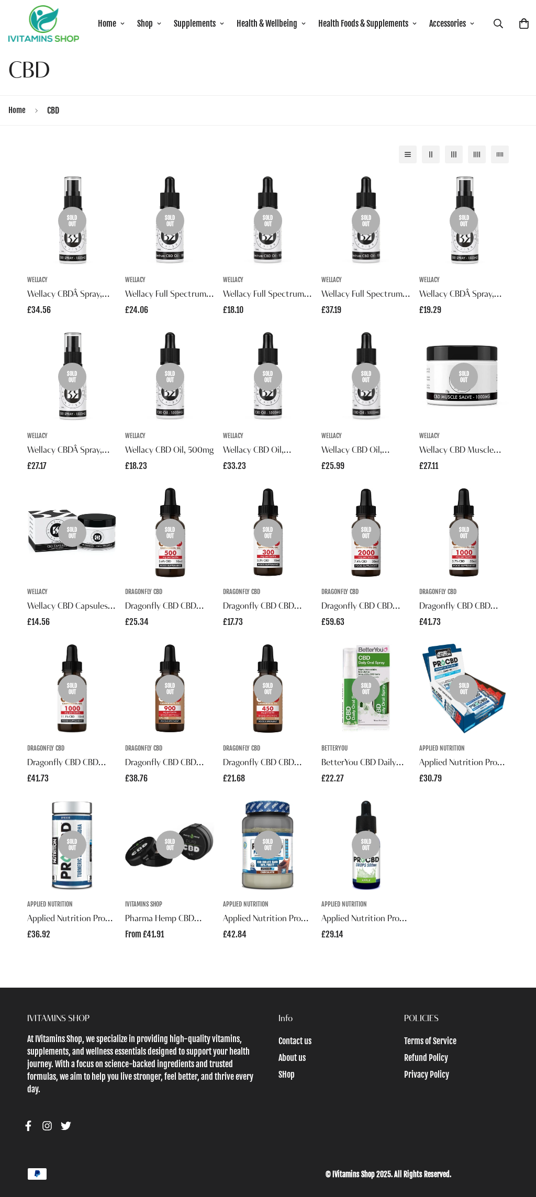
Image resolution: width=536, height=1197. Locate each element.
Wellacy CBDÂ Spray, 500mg (456, 295)
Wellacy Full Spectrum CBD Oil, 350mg (263, 295)
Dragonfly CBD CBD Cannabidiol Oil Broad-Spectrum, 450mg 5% (264, 764)
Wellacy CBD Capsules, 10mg (68, 607)
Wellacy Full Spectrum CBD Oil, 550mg (165, 295)
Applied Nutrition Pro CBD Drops (360, 920)
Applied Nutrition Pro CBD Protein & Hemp (262, 920)
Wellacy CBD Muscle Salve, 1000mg (456, 451)
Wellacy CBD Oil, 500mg (169, 450)
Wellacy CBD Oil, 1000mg (351, 451)
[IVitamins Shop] (43, 23)
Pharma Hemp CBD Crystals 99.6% (159, 920)
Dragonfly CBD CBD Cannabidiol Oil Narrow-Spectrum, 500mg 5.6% (169, 607)
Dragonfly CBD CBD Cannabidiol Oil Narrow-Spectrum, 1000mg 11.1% (70, 764)
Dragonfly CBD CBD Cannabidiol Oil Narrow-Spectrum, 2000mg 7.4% (364, 607)
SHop (286, 1074)
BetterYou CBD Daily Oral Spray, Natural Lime (365, 764)
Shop (145, 23)
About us (292, 1058)
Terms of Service (430, 1041)
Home (107, 23)
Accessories (447, 23)
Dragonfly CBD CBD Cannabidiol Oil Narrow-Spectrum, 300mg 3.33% (266, 607)
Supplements (195, 23)
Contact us (294, 1041)
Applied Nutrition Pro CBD (66, 920)
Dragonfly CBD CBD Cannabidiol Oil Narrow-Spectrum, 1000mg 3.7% (462, 607)
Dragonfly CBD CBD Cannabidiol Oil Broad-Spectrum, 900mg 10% (167, 764)
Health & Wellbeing (267, 23)
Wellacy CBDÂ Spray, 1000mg (64, 451)
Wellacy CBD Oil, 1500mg (253, 451)
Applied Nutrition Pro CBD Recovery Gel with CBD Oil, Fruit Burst (461, 764)
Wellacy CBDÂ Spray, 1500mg (64, 295)
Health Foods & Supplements (363, 23)
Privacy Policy (426, 1074)
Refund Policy (426, 1058)
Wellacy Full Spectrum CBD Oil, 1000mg (362, 295)
